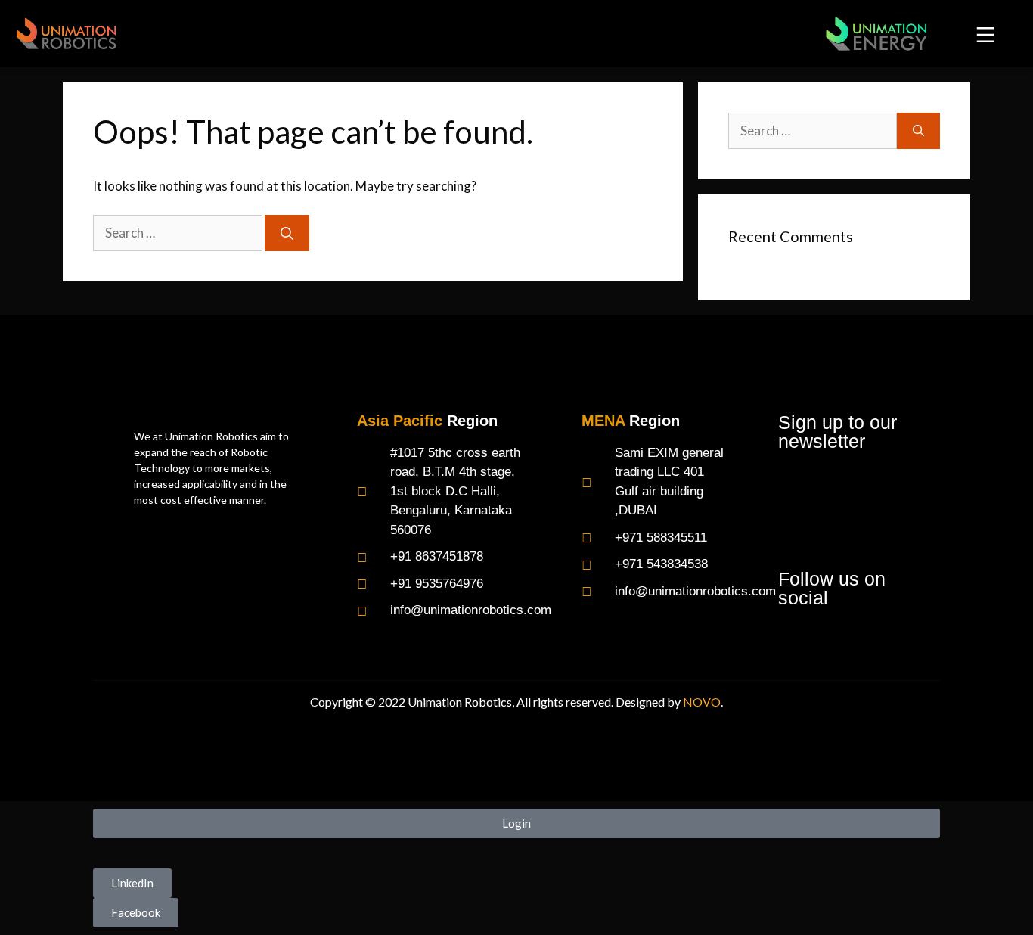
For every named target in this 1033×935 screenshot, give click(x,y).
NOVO (702, 701)
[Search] (287, 233)
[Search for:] (179, 233)
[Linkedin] (829, 638)
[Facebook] (794, 638)
